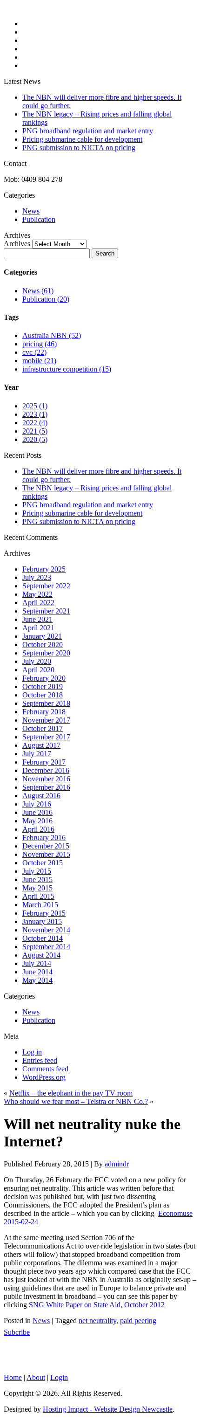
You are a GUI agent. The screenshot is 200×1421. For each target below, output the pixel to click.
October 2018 (42, 695)
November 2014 (46, 930)
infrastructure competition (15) (66, 369)
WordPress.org (44, 1077)
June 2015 (37, 879)
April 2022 (38, 603)
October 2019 (42, 686)
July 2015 (36, 871)
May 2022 (37, 594)
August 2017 (41, 745)
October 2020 (42, 644)
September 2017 (46, 737)
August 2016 (41, 796)
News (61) (37, 291)
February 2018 (44, 712)
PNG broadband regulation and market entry (87, 131)
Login (59, 1377)
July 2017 (36, 754)
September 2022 (46, 586)
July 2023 (36, 577)
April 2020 (38, 670)
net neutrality (97, 1320)
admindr (117, 1164)
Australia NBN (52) (51, 335)
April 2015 (38, 896)
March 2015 (40, 905)
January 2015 (42, 921)
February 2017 (44, 762)
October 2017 (42, 728)
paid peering (138, 1320)
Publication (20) (45, 299)
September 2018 (46, 703)
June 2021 (37, 619)
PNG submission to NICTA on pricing (78, 148)
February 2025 (44, 569)
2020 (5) (34, 439)
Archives (17, 244)
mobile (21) (39, 361)
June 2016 (37, 812)
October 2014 (42, 938)
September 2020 (46, 653)
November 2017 (46, 720)
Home (13, 1377)
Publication (38, 219)
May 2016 (37, 821)
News (31, 211)
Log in (32, 1052)
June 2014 (37, 972)
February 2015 (44, 913)
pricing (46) (39, 344)
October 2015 (42, 863)
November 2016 (46, 779)
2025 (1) (34, 406)
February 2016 (44, 838)
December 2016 (45, 770)
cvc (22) (34, 352)
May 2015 (37, 888)
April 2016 (38, 829)
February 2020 (44, 678)
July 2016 (36, 804)
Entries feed (39, 1060)
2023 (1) (34, 414)
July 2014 (36, 963)
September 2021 (46, 611)
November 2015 (46, 854)
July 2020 (36, 661)
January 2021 (42, 636)
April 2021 (38, 628)
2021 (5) (34, 431)
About (36, 1377)
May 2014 (37, 980)
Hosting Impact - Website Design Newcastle (108, 1409)
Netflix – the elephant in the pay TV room (71, 1093)
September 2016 (46, 787)
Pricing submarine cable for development (82, 139)
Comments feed (45, 1069)
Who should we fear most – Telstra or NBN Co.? (76, 1101)
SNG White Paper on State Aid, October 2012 (97, 1305)
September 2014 (46, 947)
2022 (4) (34, 423)
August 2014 (41, 955)
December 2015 (45, 846)
